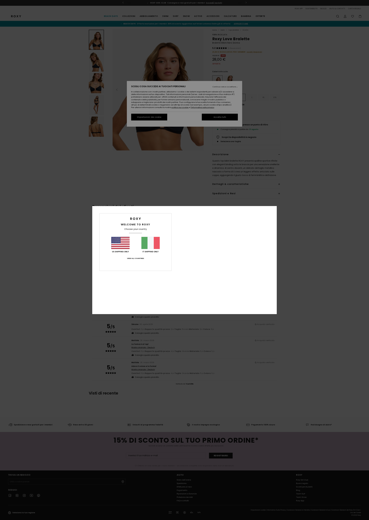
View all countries (135, 258)
